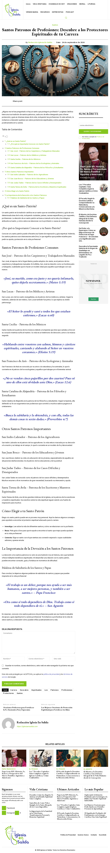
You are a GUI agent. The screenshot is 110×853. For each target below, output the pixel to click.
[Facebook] (4, 808)
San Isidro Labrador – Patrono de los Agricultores (29, 175)
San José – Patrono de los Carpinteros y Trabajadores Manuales (35, 151)
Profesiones (66, 690)
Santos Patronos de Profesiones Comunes (22, 148)
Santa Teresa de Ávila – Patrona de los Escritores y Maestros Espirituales (38, 187)
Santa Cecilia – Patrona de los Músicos (25, 159)
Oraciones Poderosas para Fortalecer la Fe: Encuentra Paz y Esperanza (18, 708)
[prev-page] (99, 147)
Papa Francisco (8, 769)
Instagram (11, 813)
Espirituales (37, 690)
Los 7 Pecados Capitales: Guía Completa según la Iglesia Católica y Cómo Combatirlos (88, 189)
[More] (94, 101)
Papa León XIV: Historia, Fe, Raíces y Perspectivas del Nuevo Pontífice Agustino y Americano (93, 170)
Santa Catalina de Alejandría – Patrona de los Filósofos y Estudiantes (36, 168)
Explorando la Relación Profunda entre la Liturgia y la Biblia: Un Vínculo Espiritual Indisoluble (96, 798)
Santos (55, 25)
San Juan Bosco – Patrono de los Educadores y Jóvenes (32, 179)
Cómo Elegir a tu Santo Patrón (17, 191)
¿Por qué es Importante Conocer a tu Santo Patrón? (30, 144)
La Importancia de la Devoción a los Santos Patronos (26, 195)
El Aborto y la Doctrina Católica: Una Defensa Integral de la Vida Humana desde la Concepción (88, 218)
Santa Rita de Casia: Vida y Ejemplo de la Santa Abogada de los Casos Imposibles (41, 805)
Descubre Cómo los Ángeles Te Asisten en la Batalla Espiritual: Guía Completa (41, 797)
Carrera (13, 690)
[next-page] (103, 147)
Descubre (24, 690)
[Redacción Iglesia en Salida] (8, 724)
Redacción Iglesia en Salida (40, 42)
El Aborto (88, 769)
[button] (66, 17)
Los (46, 690)
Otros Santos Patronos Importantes (20, 172)
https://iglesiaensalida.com (27, 726)
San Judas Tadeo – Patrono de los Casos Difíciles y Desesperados (35, 183)
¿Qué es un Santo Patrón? (16, 141)
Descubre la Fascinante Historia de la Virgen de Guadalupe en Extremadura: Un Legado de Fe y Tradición (88, 251)
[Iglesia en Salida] (12, 10)
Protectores (8, 693)
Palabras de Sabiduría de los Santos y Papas (27, 198)
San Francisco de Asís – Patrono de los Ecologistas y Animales (34, 163)
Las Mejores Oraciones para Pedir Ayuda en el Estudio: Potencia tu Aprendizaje (95, 807)
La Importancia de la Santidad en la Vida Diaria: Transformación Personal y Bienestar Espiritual (41, 814)
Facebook (11, 808)
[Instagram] (4, 813)
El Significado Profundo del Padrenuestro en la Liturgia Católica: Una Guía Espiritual (96, 815)
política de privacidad (51, 674)
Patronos (54, 690)
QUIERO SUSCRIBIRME (92, 131)
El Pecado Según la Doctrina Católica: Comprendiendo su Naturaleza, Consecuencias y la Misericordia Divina (86, 203)
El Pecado (33, 769)
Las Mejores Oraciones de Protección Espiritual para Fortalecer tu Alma (56, 708)
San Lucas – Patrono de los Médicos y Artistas (28, 155)
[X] (17, 813)
